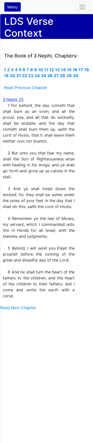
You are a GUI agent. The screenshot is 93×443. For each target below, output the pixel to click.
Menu (12, 6)
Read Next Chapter (18, 307)
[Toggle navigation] (82, 7)
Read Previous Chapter (25, 87)
